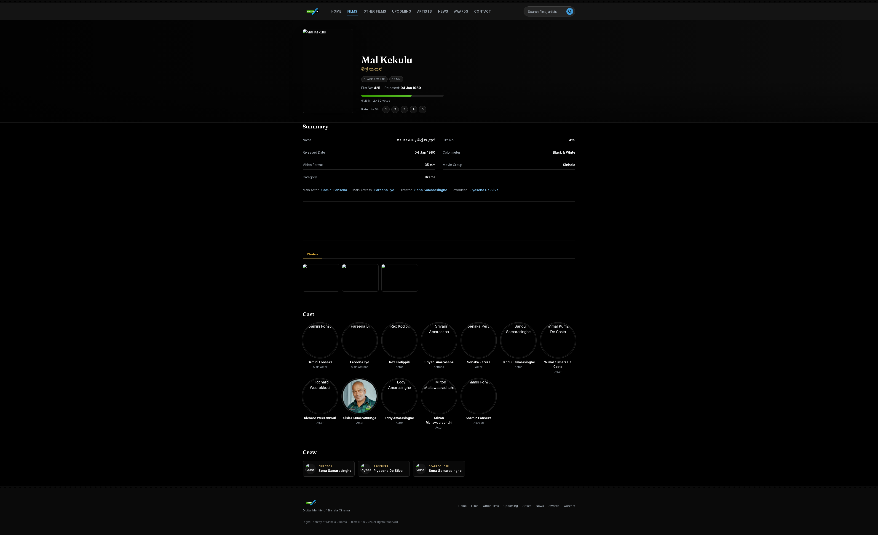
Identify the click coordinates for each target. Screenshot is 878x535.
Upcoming (401, 11)
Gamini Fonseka (334, 190)
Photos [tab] (312, 254)
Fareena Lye (384, 190)
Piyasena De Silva (483, 190)
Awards (461, 11)
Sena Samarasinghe (430, 190)
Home (336, 11)
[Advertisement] (439, 221)
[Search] (569, 11)
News (443, 11)
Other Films (375, 11)
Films (352, 11)
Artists (424, 11)
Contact (482, 11)
